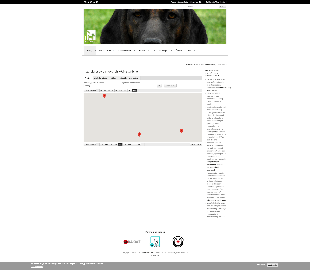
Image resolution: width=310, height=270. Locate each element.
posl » (199, 144)
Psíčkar (189, 64)
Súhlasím (261, 264)
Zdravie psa (163, 50)
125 (106, 144)
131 (134, 144)
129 (125, 144)
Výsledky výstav (101, 78)
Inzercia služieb (124, 50)
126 (111, 144)
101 (125, 91)
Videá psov (211, 132)
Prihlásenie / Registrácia (215, 2)
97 (109, 91)
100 (120, 91)
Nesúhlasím (272, 265)
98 (112, 91)
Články (179, 50)
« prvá (87, 91)
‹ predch (93, 91)
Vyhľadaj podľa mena (131, 83)
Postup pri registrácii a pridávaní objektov (186, 2)
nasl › (193, 144)
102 (129, 91)
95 (101, 91)
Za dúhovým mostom (129, 78)
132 (138, 144)
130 (129, 144)
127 (115, 144)
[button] (104, 96)
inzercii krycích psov (217, 200)
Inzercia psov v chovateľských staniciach (210, 64)
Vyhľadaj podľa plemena (94, 83)
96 (105, 91)
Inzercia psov (105, 50)
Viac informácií (37, 267)
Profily (89, 50)
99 (116, 91)
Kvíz (190, 50)
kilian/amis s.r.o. (148, 253)
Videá (113, 78)
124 (102, 144)
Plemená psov (145, 50)
